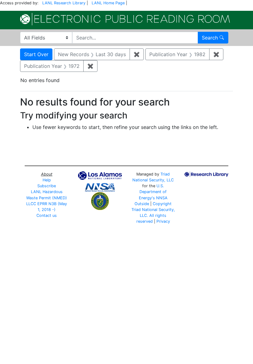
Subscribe (46, 186)
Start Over (36, 54)
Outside (142, 203)
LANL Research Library (63, 3)
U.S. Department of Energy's (153, 192)
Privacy (163, 221)
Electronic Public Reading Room (125, 19)
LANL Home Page (108, 3)
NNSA (162, 198)
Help (47, 180)
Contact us (46, 215)
